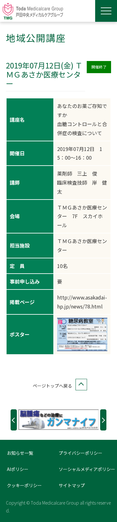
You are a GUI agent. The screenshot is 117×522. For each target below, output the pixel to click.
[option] (58, 419)
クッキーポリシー (24, 485)
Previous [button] (14, 419)
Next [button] (103, 419)
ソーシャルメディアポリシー (87, 469)
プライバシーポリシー (80, 453)
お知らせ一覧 (20, 453)
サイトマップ (72, 485)
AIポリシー (17, 469)
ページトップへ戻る (52, 386)
